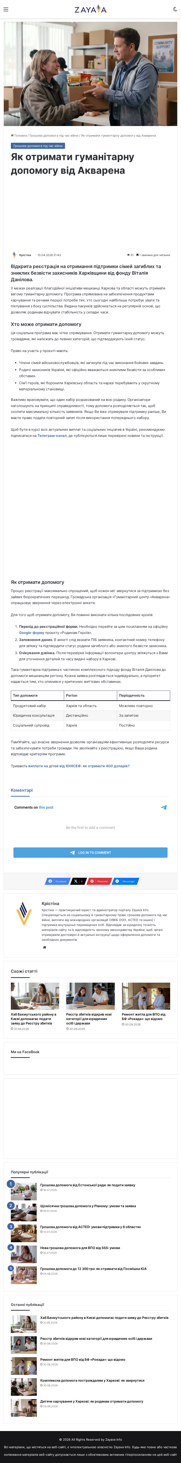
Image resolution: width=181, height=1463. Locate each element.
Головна (20, 135)
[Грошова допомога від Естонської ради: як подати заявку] (24, 1191)
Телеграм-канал (52, 435)
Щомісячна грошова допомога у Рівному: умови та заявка (88, 1206)
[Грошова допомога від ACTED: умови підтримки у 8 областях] (24, 1233)
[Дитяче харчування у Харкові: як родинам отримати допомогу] (24, 1408)
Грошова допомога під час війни (53, 135)
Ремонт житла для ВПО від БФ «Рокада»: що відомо (143, 1016)
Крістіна (25, 255)
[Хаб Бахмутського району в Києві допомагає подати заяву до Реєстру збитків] (35, 996)
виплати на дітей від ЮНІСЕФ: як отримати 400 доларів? (79, 766)
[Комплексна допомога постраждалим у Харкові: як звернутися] (24, 1387)
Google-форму (31, 632)
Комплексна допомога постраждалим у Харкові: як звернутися (92, 1380)
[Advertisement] (90, 215)
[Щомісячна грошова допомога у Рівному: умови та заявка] (24, 1212)
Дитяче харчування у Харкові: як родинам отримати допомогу (91, 1401)
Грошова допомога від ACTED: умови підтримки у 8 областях (90, 1227)
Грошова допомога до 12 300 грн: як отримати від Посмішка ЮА (93, 1269)
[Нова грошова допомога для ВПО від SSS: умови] (24, 1254)
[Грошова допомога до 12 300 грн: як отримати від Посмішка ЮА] (24, 1275)
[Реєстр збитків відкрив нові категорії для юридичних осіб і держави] (90, 996)
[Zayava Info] (90, 9)
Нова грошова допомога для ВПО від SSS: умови (80, 1248)
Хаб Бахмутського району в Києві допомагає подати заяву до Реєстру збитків (33, 1018)
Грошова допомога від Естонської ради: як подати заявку (87, 1185)
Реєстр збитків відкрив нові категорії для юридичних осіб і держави (89, 1018)
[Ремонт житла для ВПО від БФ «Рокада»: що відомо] (146, 996)
